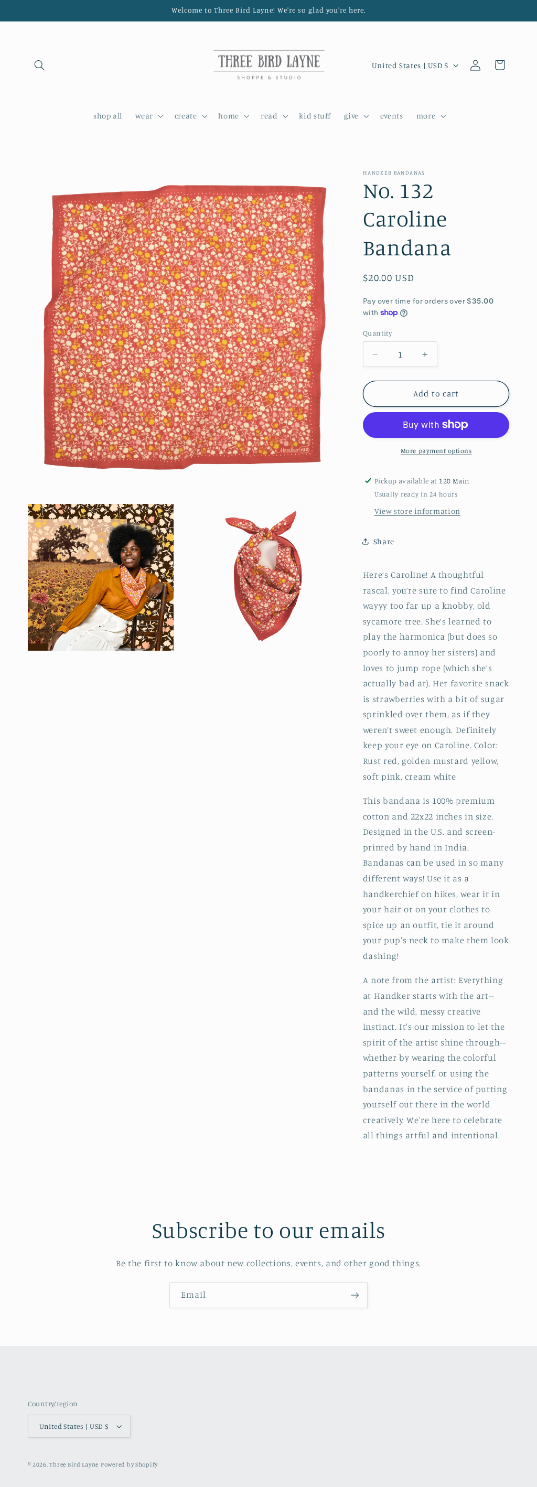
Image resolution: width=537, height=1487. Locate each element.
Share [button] (383, 541)
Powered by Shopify (129, 1464)
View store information (417, 511)
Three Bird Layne (74, 1464)
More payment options (436, 451)
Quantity (377, 333)
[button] (40, 65)
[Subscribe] (355, 1295)
